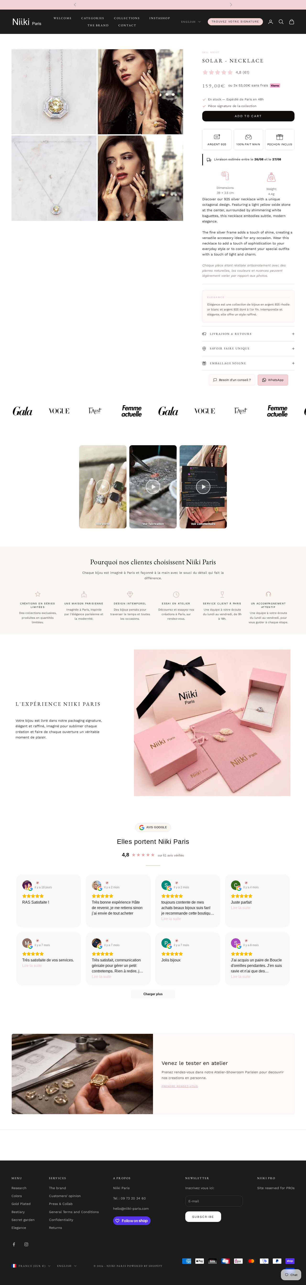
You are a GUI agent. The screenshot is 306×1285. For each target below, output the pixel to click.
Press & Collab (61, 1204)
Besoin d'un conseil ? (235, 380)
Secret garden (23, 1220)
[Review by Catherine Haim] (106, 882)
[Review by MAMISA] (37, 940)
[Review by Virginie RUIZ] (37, 882)
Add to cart (248, 116)
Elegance (18, 1228)
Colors (16, 1196)
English (188, 21)
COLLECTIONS (127, 18)
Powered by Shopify (145, 1266)
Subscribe (203, 1217)
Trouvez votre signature (235, 21)
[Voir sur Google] (27, 885)
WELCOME (63, 18)
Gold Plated (21, 1204)
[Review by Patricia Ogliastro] (176, 940)
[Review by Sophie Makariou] (245, 940)
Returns (55, 1228)
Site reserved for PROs (276, 1188)
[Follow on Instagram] (26, 1244)
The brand (57, 1188)
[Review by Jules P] (106, 940)
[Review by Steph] (176, 882)
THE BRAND (98, 25)
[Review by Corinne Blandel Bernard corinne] (245, 882)
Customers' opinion (65, 1196)
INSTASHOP (159, 18)
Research (19, 1188)
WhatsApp (276, 380)
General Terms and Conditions (74, 1212)
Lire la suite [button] (171, 919)
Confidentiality (61, 1220)
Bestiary (18, 1212)
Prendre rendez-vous (180, 1086)
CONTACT (127, 25)
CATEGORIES (92, 18)
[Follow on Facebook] (13, 1244)
